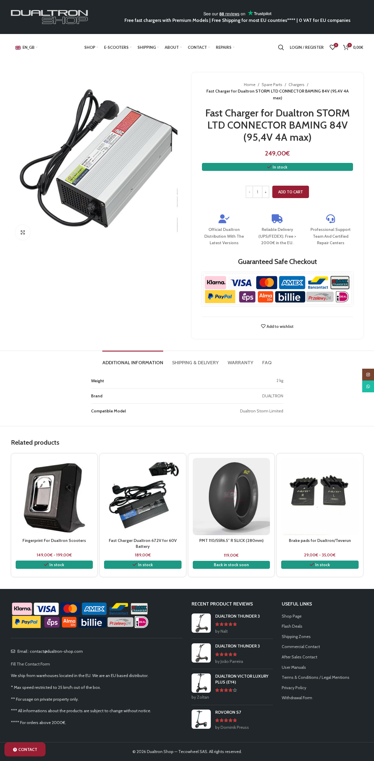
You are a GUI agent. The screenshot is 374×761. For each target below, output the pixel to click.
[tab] (132, 360)
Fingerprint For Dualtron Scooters (54, 540)
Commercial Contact (301, 646)
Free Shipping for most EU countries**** (253, 20)
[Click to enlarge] (22, 232)
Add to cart (290, 192)
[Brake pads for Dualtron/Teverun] (320, 496)
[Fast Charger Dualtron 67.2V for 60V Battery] (143, 496)
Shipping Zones (296, 636)
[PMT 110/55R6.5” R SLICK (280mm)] (231, 496)
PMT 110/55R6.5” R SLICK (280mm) (231, 540)
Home (249, 84)
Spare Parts (272, 84)
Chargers (297, 84)
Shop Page (292, 616)
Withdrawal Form (297, 697)
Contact (27, 749)
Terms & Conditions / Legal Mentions (315, 677)
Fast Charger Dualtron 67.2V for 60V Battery (143, 543)
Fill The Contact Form (30, 664)
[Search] (281, 47)
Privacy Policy (294, 687)
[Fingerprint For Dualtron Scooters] (54, 496)
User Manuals (294, 667)
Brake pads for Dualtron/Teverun (320, 540)
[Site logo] (49, 16)
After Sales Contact (299, 657)
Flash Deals (292, 626)
